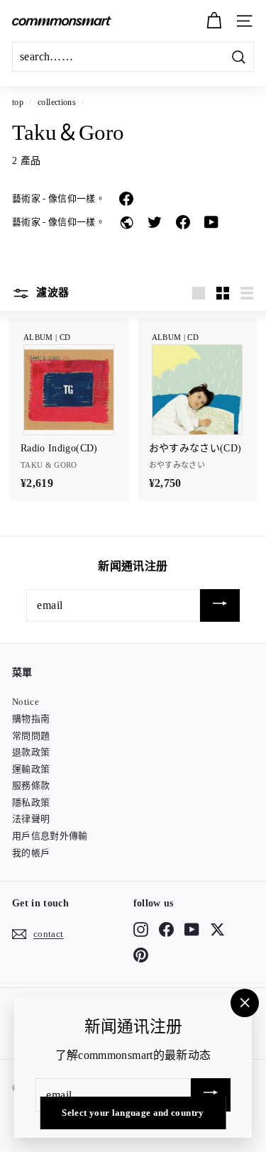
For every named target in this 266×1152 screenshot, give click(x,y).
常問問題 (31, 735)
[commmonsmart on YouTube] (191, 929)
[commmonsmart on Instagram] (140, 929)
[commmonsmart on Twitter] (217, 929)
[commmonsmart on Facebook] (166, 929)
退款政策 (31, 752)
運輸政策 (31, 769)
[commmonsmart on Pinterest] (140, 955)
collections (57, 102)
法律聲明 (31, 818)
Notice (25, 701)
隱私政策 (31, 802)
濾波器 (51, 292)
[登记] (220, 605)
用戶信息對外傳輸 (50, 835)
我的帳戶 (31, 852)
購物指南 (31, 718)
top (17, 102)
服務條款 (31, 785)
